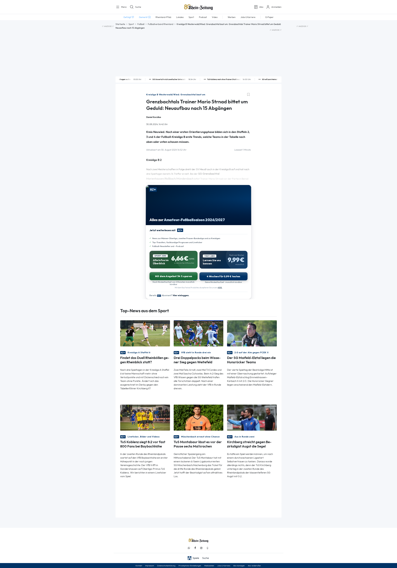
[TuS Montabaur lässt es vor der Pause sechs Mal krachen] (198, 417)
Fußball (140, 24)
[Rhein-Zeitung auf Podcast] (207, 548)
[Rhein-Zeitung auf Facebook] (195, 548)
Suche (138, 7)
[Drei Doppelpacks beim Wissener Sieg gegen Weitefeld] (198, 333)
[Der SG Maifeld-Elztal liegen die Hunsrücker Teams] (252, 333)
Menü (123, 7)
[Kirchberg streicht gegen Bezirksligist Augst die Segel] (252, 417)
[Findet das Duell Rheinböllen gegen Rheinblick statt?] (145, 333)
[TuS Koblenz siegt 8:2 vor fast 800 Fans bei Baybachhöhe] (145, 417)
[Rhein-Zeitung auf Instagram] (201, 548)
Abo (261, 7)
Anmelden (276, 7)
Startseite (120, 24)
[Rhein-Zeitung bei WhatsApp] (188, 548)
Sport (131, 24)
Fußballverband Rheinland (160, 24)
